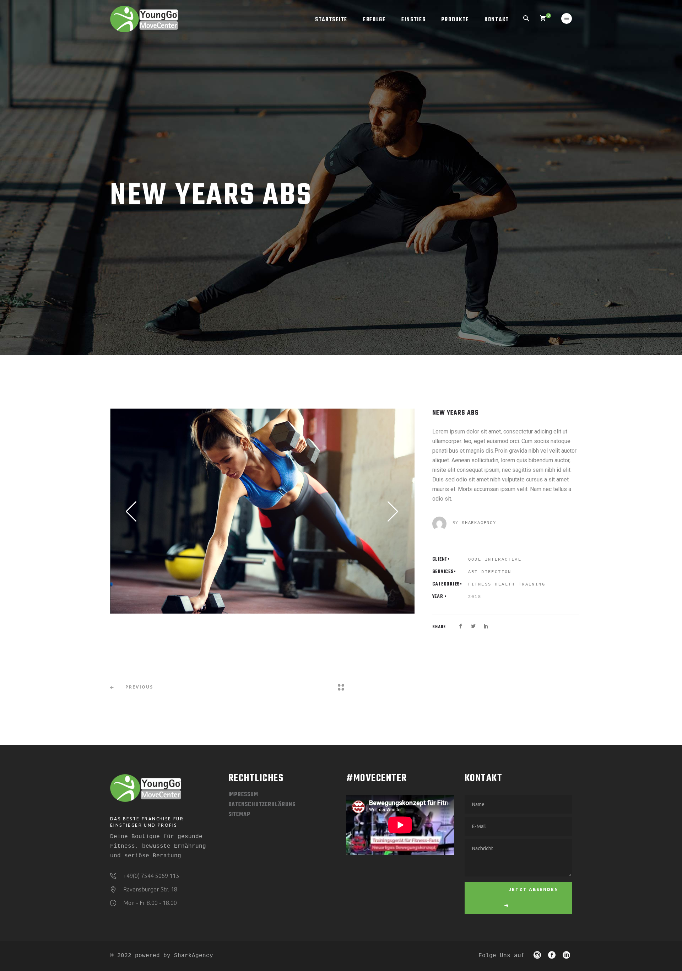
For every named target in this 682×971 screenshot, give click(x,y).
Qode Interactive (494, 559)
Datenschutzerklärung (262, 804)
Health (505, 584)
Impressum (243, 794)
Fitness (480, 584)
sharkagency (479, 522)
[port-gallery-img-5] (262, 511)
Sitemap (239, 814)
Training (532, 584)
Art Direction (490, 572)
